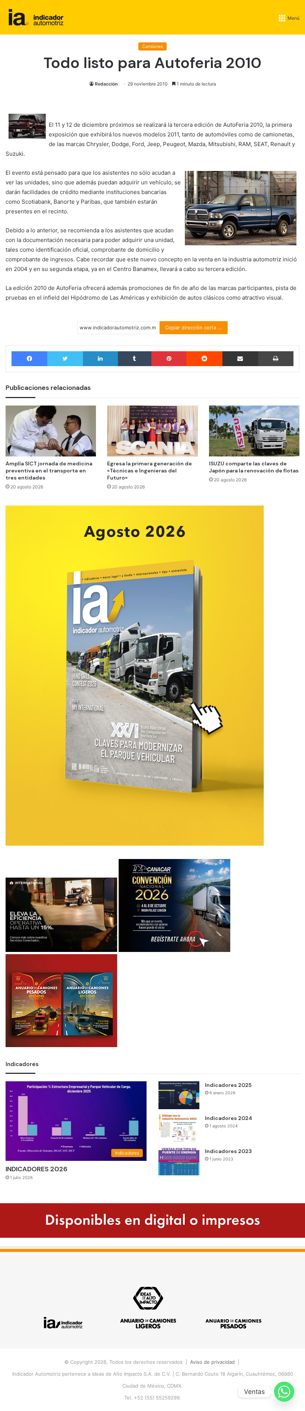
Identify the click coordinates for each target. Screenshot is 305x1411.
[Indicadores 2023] (178, 1161)
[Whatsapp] (284, 1392)
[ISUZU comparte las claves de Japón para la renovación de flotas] (254, 431)
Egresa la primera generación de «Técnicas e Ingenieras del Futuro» (149, 470)
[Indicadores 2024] (178, 1128)
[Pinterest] (168, 358)
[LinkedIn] (100, 358)
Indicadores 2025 (228, 1085)
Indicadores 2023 (228, 1151)
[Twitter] (65, 358)
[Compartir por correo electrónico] (240, 358)
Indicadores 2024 (228, 1118)
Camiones (152, 46)
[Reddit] (204, 358)
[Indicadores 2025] (178, 1095)
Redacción (106, 84)
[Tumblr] (134, 358)
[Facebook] (29, 358)
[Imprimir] (275, 358)
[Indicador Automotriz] (36, 17)
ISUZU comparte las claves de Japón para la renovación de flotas (254, 467)
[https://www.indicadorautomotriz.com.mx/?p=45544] (135, 844)
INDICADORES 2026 (36, 1169)
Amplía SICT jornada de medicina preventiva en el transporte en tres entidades (49, 470)
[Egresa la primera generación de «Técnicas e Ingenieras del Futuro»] (152, 431)
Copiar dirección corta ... (193, 327)
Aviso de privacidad (212, 1362)
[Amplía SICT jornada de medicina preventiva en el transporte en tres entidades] (51, 431)
